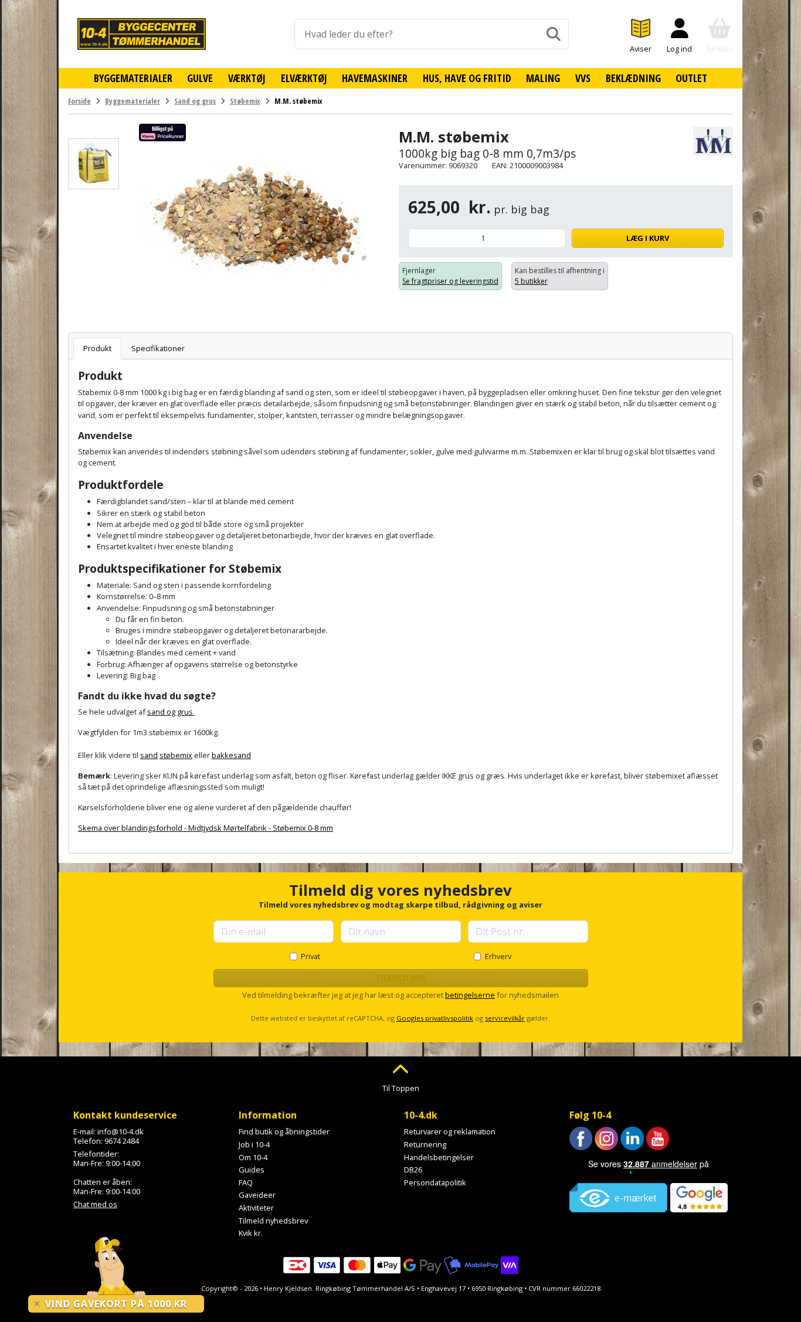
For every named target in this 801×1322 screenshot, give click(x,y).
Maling (543, 78)
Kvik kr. (251, 1233)
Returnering (425, 1144)
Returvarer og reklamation (449, 1131)
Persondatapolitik (435, 1182)
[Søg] (553, 34)
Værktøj (247, 78)
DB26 (413, 1169)
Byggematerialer (133, 78)
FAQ (246, 1182)
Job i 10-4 (254, 1144)
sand (149, 755)
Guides (251, 1169)
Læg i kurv (647, 238)
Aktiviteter (256, 1207)
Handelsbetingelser (439, 1157)
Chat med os (95, 1204)
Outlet (691, 78)
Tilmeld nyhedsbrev (273, 1220)
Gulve (200, 78)
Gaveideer (257, 1195)
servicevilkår (505, 1018)
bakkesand (231, 755)
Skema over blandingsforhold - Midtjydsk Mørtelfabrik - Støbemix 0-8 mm (205, 828)
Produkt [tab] (97, 348)
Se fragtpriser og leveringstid (450, 281)
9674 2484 (121, 1141)
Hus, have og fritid (467, 78)
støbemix (175, 755)
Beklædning (633, 78)
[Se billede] (93, 163)
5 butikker (531, 281)
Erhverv (498, 956)
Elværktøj (304, 78)
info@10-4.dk (120, 1131)
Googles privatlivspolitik (434, 1018)
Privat (310, 956)
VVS (582, 78)
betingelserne (470, 995)
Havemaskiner (375, 78)
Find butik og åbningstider (284, 1131)
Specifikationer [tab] (158, 348)
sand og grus (171, 711)
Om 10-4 (253, 1157)
